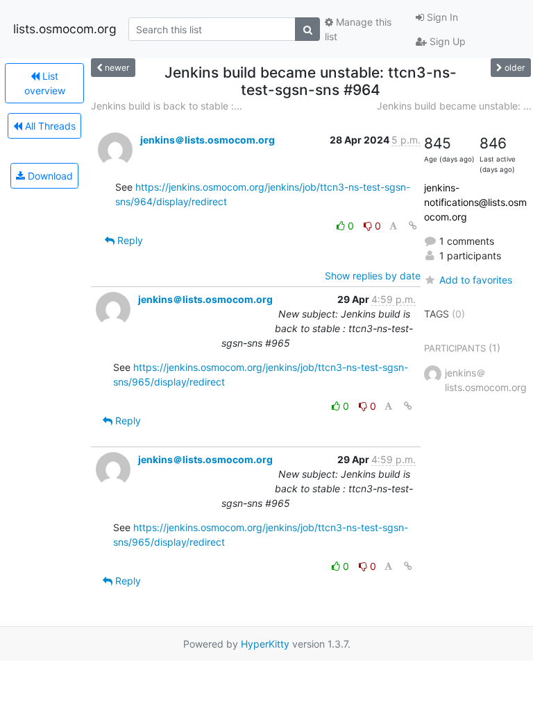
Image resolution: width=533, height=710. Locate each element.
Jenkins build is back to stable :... (166, 106)
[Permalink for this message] (413, 225)
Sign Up (446, 41)
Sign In (441, 17)
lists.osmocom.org (65, 28)
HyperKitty (265, 644)
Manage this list (358, 29)
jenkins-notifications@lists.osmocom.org (475, 202)
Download (49, 176)
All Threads (49, 126)
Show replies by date (373, 276)
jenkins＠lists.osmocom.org (207, 140)
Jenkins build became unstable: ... (454, 106)
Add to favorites (475, 280)
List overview (44, 83)
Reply (129, 240)
